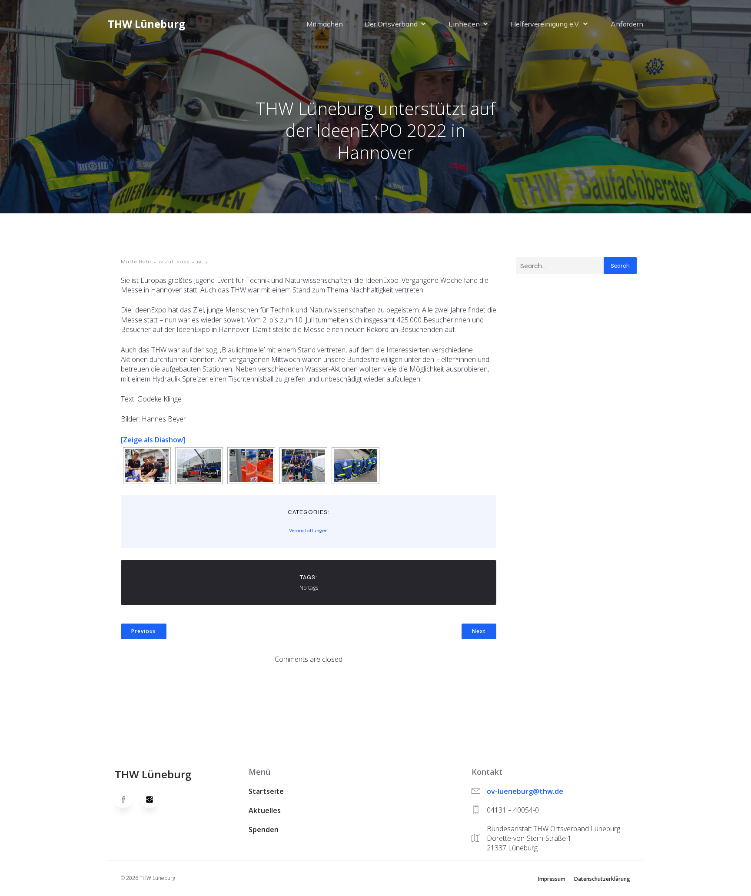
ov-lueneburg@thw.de (525, 791)
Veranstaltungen (308, 531)
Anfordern (627, 24)
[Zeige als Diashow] (153, 440)
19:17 (202, 262)
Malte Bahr (136, 262)
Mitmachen (324, 24)
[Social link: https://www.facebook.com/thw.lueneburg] (128, 799)
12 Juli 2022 (174, 262)
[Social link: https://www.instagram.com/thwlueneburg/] (154, 799)
